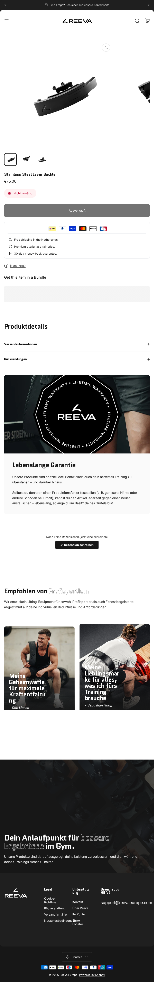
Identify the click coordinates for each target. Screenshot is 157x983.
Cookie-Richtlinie (50, 900)
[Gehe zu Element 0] (10, 159)
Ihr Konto (78, 914)
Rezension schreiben (81, 546)
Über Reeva (80, 908)
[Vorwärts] (148, 5)
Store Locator (77, 922)
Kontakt (77, 902)
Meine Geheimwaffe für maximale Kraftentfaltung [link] (27, 688)
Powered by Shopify (92, 974)
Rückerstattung (54, 908)
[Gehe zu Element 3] (42, 159)
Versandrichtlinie (55, 914)
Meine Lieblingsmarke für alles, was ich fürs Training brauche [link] (101, 682)
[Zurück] (5, 5)
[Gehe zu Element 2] (26, 159)
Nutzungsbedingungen (60, 920)
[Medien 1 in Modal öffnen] (106, 47)
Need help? (18, 265)
